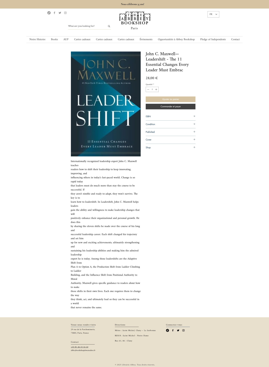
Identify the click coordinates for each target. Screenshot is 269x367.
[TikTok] (49, 12)
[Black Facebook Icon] (172, 330)
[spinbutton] (152, 89)
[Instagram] (65, 12)
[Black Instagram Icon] (183, 330)
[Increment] (156, 89)
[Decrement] (148, 89)
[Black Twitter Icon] (178, 330)
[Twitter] (60, 12)
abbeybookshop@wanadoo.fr (83, 350)
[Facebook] (54, 12)
